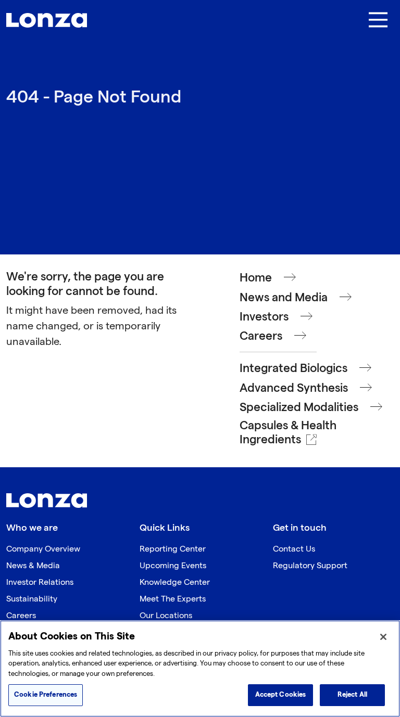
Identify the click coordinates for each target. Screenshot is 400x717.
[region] (200, 668)
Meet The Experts (173, 599)
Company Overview (43, 549)
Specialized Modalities (299, 408)
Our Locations (166, 616)
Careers (261, 336)
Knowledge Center (175, 582)
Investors (264, 317)
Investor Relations (39, 582)
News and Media (284, 298)
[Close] (383, 636)
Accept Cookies (280, 694)
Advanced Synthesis (294, 388)
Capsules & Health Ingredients (288, 433)
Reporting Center (173, 549)
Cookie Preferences (45, 694)
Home (256, 278)
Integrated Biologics (293, 369)
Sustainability (31, 599)
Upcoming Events (173, 566)
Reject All (352, 694)
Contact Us (294, 549)
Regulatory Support (310, 566)
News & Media (33, 566)
